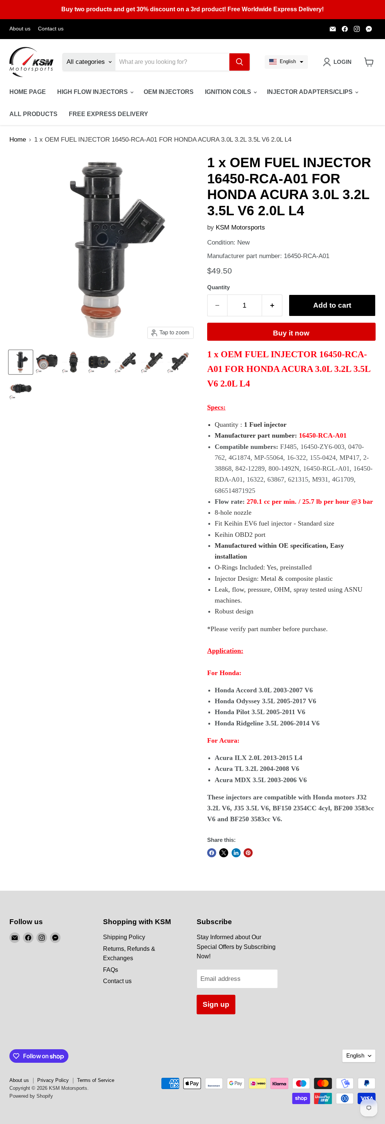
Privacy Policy (53, 1080)
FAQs (110, 970)
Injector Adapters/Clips (310, 92)
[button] (286, 62)
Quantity (218, 287)
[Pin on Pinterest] (248, 852)
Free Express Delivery (108, 114)
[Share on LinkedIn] (236, 852)
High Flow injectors (93, 92)
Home (17, 139)
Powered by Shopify (31, 1096)
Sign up (216, 1004)
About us (19, 29)
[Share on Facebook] (211, 852)
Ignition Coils (229, 92)
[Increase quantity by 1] (272, 305)
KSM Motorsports (240, 227)
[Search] (239, 62)
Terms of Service (95, 1080)
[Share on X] (223, 852)
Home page (27, 92)
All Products (33, 114)
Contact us (51, 29)
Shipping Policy (124, 937)
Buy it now (291, 333)
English (355, 1056)
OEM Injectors (169, 92)
